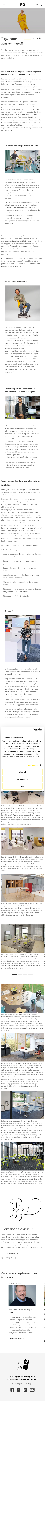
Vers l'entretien (18, 1338)
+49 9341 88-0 (10, 1258)
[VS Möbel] (22, 4)
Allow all (22, 772)
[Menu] (4, 5)
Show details (33, 765)
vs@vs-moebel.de (11, 1253)
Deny (22, 786)
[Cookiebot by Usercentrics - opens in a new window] (32, 729)
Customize (21, 779)
